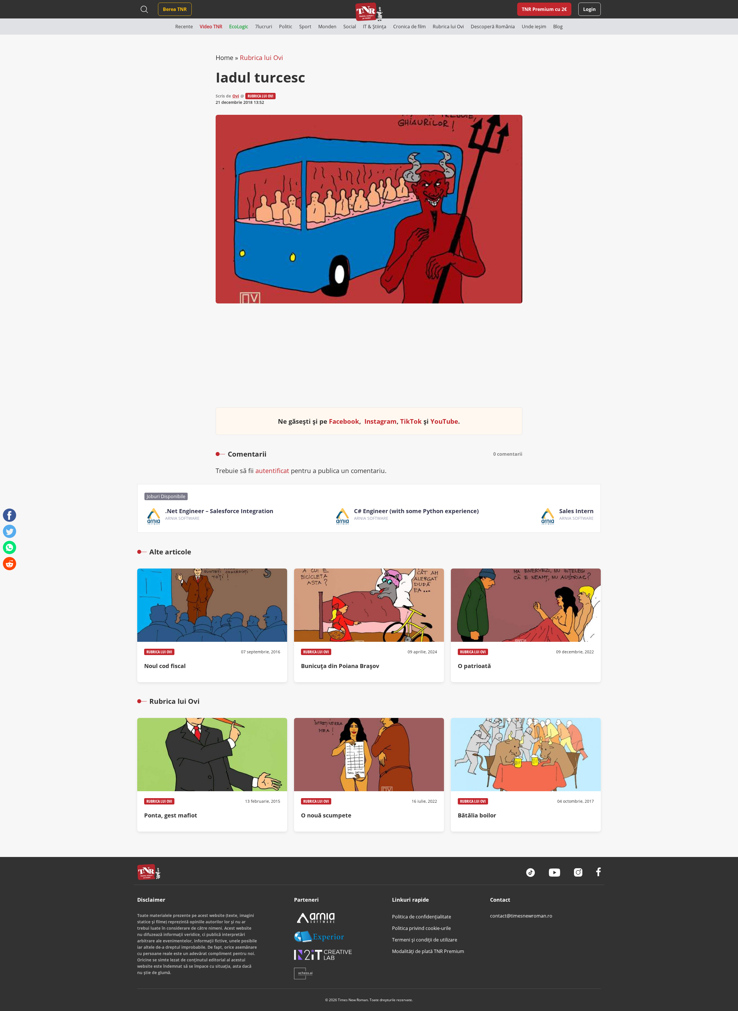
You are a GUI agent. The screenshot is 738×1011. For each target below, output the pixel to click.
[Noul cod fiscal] (212, 625)
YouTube (444, 421)
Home (224, 57)
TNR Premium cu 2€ (544, 9)
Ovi (235, 96)
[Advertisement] (369, 360)
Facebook (344, 421)
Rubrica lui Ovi (261, 57)
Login (589, 9)
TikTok (411, 421)
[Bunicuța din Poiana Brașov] (369, 625)
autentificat (272, 470)
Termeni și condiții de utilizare (424, 940)
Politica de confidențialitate (421, 917)
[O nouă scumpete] (369, 775)
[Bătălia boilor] (526, 775)
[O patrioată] (526, 625)
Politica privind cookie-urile (421, 928)
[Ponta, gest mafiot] (212, 775)
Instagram (380, 421)
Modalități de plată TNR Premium (428, 951)
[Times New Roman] (369, 11)
